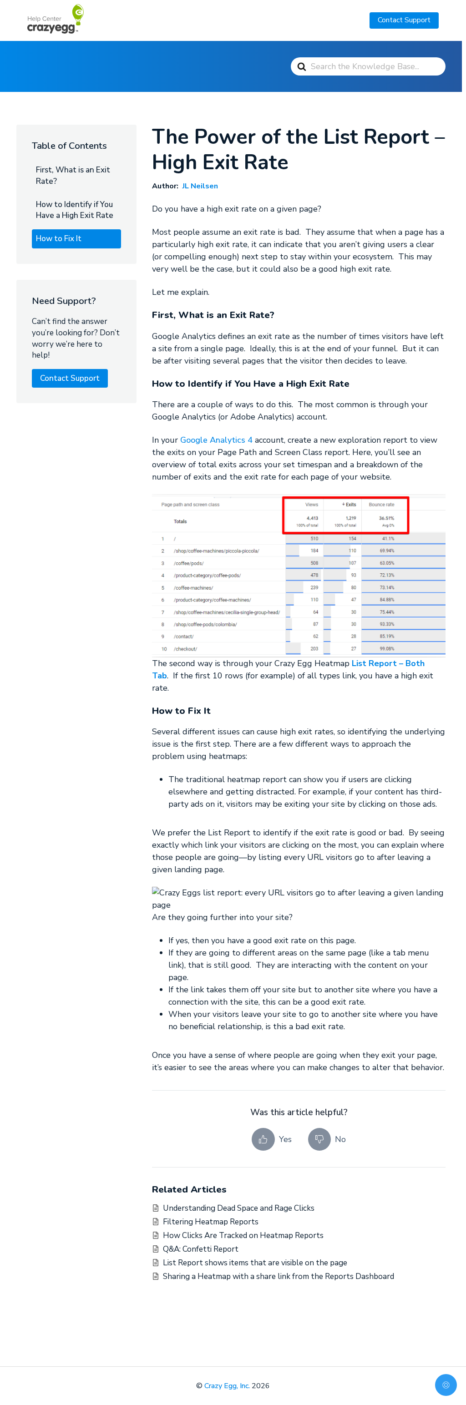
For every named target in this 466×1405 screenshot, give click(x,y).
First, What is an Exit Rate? (73, 176)
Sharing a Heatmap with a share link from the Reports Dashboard (278, 1276)
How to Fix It (58, 238)
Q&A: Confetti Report (200, 1249)
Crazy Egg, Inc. (227, 1386)
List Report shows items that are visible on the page (255, 1263)
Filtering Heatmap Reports (210, 1222)
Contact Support (404, 20)
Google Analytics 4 (216, 440)
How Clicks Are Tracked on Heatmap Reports (243, 1235)
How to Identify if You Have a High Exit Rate (74, 210)
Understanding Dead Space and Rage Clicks (238, 1208)
